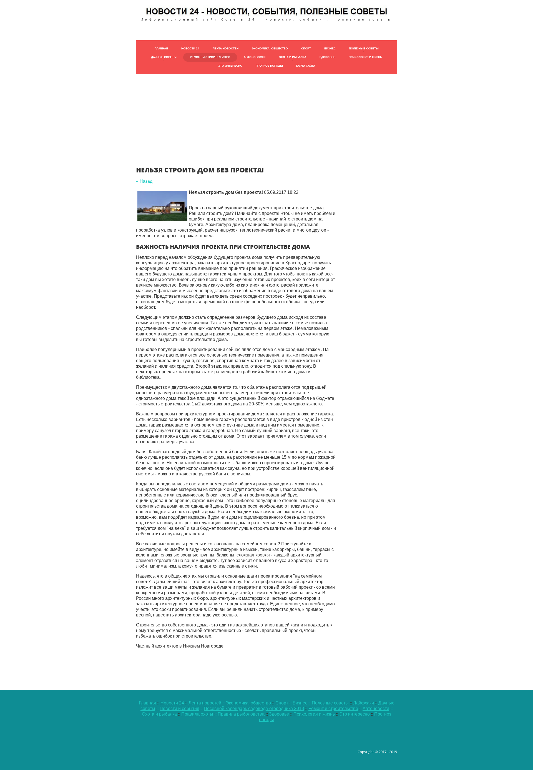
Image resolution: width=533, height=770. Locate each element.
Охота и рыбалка (292, 57)
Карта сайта (305, 65)
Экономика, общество (270, 48)
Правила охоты (197, 714)
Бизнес (330, 48)
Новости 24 (190, 48)
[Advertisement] (266, 113)
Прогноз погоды (269, 65)
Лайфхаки (363, 703)
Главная (161, 48)
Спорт (306, 48)
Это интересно (230, 65)
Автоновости (254, 57)
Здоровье (327, 57)
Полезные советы (364, 48)
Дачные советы (164, 57)
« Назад (144, 181)
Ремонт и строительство (210, 57)
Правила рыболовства (241, 714)
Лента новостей (225, 48)
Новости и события (179, 708)
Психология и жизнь (365, 57)
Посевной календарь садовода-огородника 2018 (254, 708)
